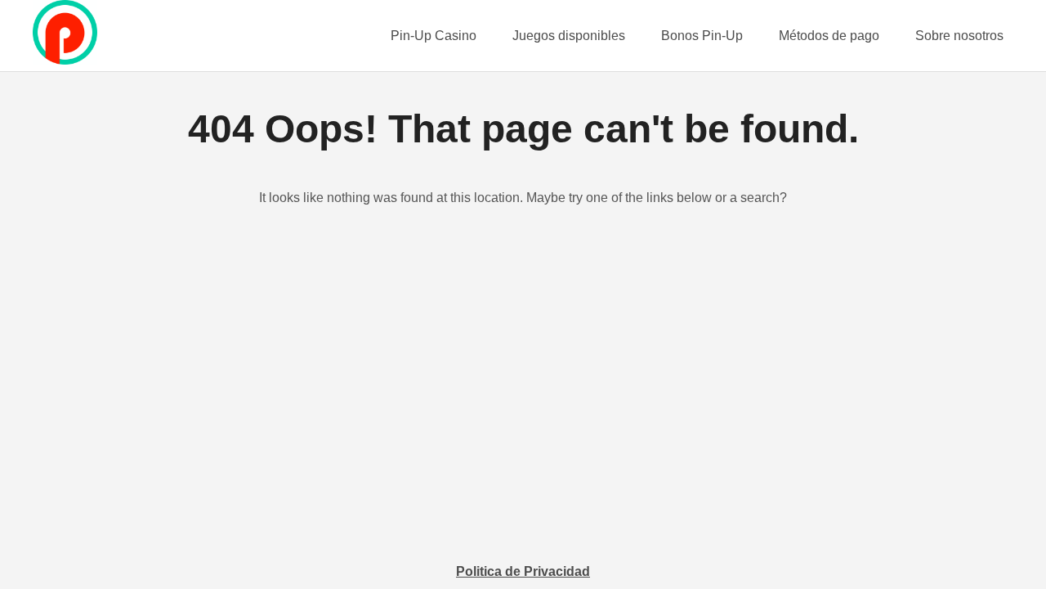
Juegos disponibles (568, 36)
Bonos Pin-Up (702, 36)
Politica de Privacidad (523, 571)
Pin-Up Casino (433, 36)
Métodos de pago (829, 36)
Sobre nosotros (959, 36)
